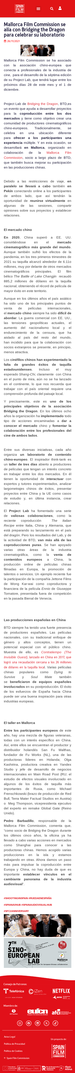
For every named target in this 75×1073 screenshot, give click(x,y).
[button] (38, 9)
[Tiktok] (55, 1023)
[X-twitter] (46, 1023)
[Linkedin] (37, 1023)
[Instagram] (19, 1023)
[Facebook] (28, 1023)
